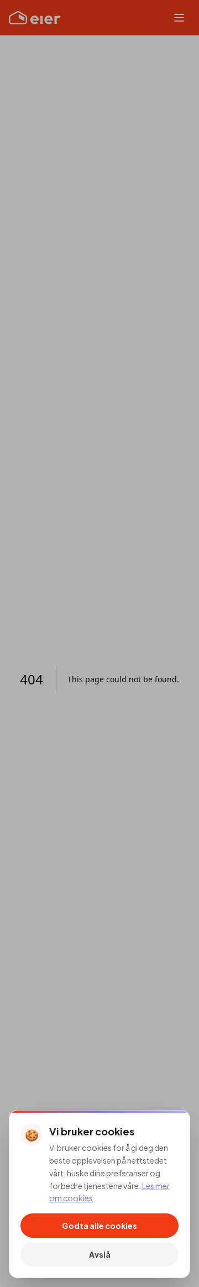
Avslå (100, 1254)
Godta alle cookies (99, 1226)
